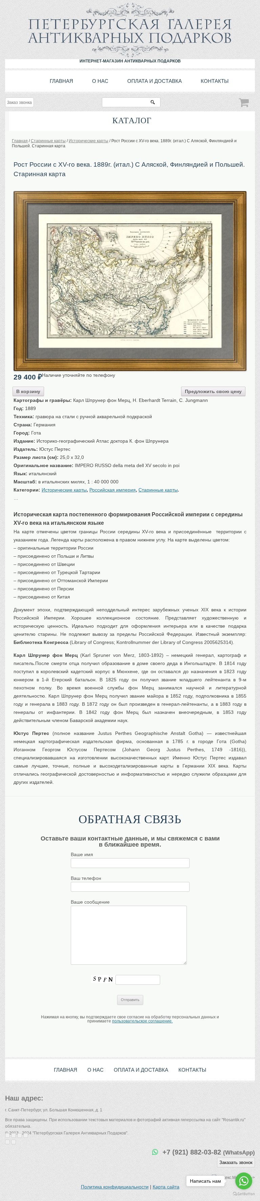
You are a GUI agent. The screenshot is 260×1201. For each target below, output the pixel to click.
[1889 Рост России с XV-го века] (130, 193)
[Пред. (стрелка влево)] (7, 1142)
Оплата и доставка (154, 81)
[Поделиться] (13, 1135)
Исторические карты (64, 490)
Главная (61, 81)
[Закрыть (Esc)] (7, 1135)
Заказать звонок (236, 1162)
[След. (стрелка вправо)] (13, 1142)
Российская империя (112, 490)
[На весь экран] (19, 1135)
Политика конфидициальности (115, 1186)
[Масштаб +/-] (25, 1135)
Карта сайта (166, 1186)
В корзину (28, 391)
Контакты (215, 81)
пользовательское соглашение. (142, 1021)
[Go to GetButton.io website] (244, 1194)
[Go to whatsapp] (243, 1180)
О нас (100, 81)
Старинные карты (158, 490)
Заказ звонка (19, 102)
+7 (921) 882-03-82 (208, 1152)
